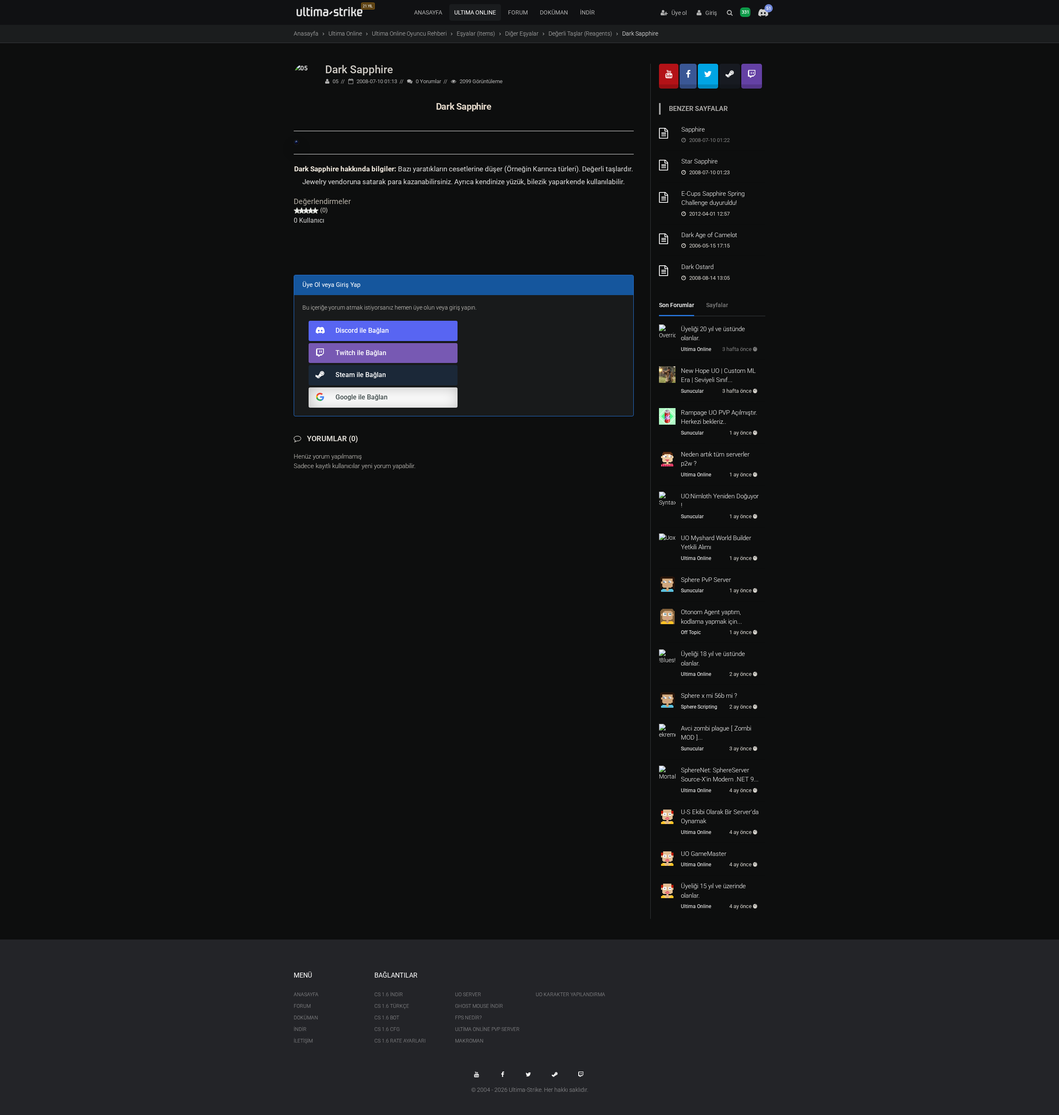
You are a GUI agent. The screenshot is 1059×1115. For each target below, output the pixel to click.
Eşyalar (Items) (476, 33)
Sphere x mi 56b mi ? (709, 695)
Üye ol (677, 13)
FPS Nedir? (468, 1018)
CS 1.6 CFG (387, 1029)
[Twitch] (751, 76)
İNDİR (587, 12)
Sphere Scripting (699, 707)
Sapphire (693, 129)
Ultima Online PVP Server (487, 1029)
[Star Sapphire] (667, 165)
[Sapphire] (667, 133)
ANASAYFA (428, 12)
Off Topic (691, 632)
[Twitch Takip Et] (580, 1074)
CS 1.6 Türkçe (391, 1006)
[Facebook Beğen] (502, 1074)
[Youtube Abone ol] (476, 1074)
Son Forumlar (676, 305)
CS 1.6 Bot (386, 1018)
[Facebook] (688, 76)
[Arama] (730, 12)
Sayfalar (717, 305)
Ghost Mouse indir (479, 1006)
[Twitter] (708, 76)
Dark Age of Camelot (709, 235)
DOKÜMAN (554, 12)
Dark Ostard (697, 267)
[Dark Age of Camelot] (667, 239)
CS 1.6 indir (388, 994)
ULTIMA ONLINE (475, 12)
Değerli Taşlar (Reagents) (580, 33)
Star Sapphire (699, 161)
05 (334, 81)
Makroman (469, 1041)
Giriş (709, 13)
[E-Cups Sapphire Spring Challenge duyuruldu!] (667, 197)
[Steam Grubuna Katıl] (554, 1074)
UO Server (468, 994)
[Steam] (729, 76)
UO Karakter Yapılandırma (570, 994)
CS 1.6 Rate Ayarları (400, 1041)
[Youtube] (668, 76)
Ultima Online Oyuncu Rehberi (409, 33)
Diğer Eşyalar (522, 33)
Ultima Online (345, 33)
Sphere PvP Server (706, 580)
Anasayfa (306, 33)
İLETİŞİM (303, 1041)
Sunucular (692, 391)
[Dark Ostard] (667, 270)
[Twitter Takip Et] (528, 1074)
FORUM (518, 12)
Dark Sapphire (359, 69)
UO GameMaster (703, 854)
